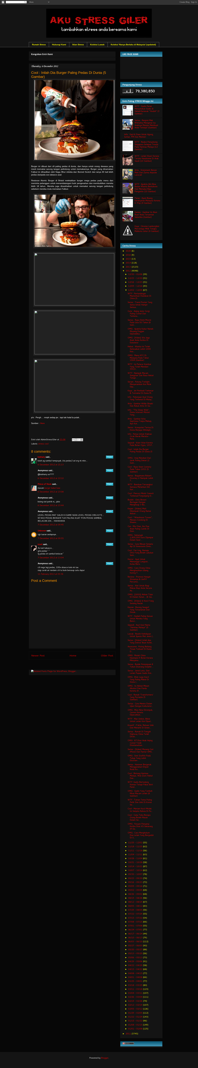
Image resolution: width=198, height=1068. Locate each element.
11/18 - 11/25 (135, 846)
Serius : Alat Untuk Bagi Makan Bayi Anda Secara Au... (140, 588)
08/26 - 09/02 (135, 894)
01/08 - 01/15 (135, 1024)
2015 (128, 258)
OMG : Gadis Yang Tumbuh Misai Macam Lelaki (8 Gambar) (140, 793)
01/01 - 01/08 (135, 1028)
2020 (128, 250)
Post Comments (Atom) (78, 665)
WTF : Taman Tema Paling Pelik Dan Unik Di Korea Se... (140, 802)
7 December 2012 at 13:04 (51, 557)
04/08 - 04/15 (135, 973)
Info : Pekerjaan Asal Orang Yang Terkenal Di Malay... (140, 398)
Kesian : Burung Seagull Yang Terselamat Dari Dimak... (139, 610)
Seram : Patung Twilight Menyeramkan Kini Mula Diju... (139, 384)
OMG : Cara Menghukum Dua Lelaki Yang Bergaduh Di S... (141, 835)
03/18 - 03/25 (135, 985)
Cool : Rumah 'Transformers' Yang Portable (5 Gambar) (140, 697)
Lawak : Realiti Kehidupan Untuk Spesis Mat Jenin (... (141, 635)
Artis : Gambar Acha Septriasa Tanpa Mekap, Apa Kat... (140, 421)
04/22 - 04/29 (135, 965)
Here (42, 423)
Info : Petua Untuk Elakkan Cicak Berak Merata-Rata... (140, 436)
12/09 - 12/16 (135, 286)
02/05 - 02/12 (135, 1008)
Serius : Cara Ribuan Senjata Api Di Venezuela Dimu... (140, 545)
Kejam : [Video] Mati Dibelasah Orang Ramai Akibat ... (139, 511)
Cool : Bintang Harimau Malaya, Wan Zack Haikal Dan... (140, 776)
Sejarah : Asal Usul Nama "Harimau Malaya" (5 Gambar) (139, 627)
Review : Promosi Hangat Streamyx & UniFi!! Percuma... (139, 579)
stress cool (43, 443)
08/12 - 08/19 (135, 901)
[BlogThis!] (76, 439)
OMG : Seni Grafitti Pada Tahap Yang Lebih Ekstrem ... (139, 758)
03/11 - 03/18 (135, 989)
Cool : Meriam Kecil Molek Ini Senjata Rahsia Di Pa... (140, 809)
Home (72, 655)
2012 (128, 270)
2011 (128, 1033)
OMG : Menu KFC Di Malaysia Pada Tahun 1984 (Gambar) (138, 358)
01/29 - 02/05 (135, 1012)
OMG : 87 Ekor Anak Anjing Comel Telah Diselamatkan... (140, 743)
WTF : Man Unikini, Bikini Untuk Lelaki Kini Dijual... (140, 720)
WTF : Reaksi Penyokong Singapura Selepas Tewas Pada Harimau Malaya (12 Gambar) (146, 145)
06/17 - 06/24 (135, 933)
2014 (128, 262)
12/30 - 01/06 (135, 274)
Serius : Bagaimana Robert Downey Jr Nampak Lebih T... (140, 478)
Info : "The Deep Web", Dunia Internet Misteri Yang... (139, 412)
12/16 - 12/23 (135, 282)
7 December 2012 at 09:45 (51, 524)
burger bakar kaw (52, 487)
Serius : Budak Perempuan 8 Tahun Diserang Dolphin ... (140, 665)
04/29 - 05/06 (135, 961)
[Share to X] (78, 439)
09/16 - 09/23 (135, 882)
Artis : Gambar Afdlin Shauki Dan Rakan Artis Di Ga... (140, 404)
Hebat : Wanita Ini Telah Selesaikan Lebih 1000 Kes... (139, 349)
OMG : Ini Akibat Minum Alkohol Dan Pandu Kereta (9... (138, 688)
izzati (40, 544)
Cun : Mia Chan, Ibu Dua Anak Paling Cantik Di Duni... (138, 529)
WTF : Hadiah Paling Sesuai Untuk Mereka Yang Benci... (140, 618)
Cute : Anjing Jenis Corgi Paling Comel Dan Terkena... (139, 313)
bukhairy (41, 456)
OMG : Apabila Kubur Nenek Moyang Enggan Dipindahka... (140, 331)
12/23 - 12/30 (135, 278)
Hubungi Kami (59, 44)
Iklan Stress (78, 44)
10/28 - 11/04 (135, 858)
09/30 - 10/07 (135, 874)
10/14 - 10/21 (135, 866)
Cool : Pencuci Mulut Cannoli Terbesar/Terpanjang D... (141, 494)
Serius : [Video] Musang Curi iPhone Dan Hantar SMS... (140, 750)
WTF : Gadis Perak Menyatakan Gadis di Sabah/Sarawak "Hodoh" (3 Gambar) (147, 110)
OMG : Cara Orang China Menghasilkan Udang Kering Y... (139, 570)
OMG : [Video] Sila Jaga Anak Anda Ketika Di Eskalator (139, 340)
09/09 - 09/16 (135, 886)
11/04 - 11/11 (135, 854)
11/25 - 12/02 (135, 842)
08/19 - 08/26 (135, 898)
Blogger (104, 1057)
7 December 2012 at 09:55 (51, 538)
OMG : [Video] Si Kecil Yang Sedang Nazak (141, 602)
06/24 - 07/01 (135, 929)
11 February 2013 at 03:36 (50, 574)
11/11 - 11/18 (135, 850)
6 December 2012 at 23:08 (51, 491)
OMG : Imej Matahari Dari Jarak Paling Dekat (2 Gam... (139, 460)
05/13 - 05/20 (135, 953)
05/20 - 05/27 (135, 949)
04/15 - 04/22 (135, 969)
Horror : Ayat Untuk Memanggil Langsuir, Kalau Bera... (138, 562)
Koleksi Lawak (97, 44)
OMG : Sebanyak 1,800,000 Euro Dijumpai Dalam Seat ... (140, 537)
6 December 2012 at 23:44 (51, 505)
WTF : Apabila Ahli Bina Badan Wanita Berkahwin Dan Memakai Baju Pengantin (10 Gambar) (146, 188)
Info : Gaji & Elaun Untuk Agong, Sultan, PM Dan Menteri (139, 135)
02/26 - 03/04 (135, 996)
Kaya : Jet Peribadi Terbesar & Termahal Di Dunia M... (141, 391)
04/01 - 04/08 (135, 977)
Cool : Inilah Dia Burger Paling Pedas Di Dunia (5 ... (140, 452)
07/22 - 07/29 (135, 913)
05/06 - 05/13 (135, 957)
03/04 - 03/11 (135, 993)
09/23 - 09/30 (135, 878)
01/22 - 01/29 (135, 1016)
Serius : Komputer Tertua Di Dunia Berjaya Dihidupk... (140, 428)
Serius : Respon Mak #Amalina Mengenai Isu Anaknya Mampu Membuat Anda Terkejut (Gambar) (146, 124)
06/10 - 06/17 (135, 937)
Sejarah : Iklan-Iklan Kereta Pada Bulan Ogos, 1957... (140, 444)
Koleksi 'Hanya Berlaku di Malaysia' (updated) (133, 44)
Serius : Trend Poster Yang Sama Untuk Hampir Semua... (140, 305)
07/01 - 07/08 (135, 925)
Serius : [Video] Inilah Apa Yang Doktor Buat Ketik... (140, 641)
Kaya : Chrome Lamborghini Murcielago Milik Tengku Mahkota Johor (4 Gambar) (147, 229)
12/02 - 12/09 (135, 290)
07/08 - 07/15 (135, 921)
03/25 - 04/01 (135, 981)
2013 (128, 266)
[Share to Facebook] (81, 439)
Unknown (42, 530)
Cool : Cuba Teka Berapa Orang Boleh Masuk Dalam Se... (139, 817)
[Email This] (73, 439)
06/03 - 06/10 (135, 941)
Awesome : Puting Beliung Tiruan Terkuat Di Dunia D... (139, 649)
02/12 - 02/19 (135, 1004)
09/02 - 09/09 (135, 890)
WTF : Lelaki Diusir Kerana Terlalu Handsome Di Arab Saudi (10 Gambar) (147, 158)
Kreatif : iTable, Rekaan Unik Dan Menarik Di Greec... (141, 726)
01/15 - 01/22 (135, 1020)
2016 (128, 254)
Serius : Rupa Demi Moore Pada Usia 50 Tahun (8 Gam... (139, 322)
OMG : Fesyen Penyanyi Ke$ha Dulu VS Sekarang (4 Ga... (140, 826)
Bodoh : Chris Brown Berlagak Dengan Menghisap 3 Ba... (137, 502)
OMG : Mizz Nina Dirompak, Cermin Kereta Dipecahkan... (140, 712)
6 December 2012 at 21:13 (51, 464)
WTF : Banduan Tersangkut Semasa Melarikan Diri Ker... (140, 487)
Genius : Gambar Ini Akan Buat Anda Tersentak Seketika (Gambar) (146, 215)
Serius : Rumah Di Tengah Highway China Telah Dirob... (139, 734)
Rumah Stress (39, 44)
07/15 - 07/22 (135, 917)
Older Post (107, 655)
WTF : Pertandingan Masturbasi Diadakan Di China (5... (139, 296)
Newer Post (38, 655)
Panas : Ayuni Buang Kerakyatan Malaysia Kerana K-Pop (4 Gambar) (147, 200)
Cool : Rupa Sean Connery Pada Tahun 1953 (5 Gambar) (139, 469)
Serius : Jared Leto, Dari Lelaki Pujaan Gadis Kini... (140, 672)
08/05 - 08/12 (135, 905)
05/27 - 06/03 (135, 945)
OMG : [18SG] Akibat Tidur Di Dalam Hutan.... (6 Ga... (140, 595)
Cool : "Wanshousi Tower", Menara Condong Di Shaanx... (140, 520)
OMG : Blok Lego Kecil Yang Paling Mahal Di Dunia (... (138, 679)
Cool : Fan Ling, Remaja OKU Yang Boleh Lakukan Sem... (140, 553)
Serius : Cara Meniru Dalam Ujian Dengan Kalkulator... (140, 704)
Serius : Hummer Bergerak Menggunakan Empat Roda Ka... (139, 767)
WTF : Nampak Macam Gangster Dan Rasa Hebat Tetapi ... (141, 375)
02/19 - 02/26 (135, 1001)
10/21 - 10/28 (135, 862)
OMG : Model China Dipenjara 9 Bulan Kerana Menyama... (140, 658)
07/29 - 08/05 (135, 909)
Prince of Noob (45, 484)
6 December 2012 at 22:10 (51, 478)
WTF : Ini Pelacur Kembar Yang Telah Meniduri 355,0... (139, 367)
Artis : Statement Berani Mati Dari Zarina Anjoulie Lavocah (146, 172)
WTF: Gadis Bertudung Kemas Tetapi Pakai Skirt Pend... (140, 784)
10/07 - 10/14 (135, 870)
